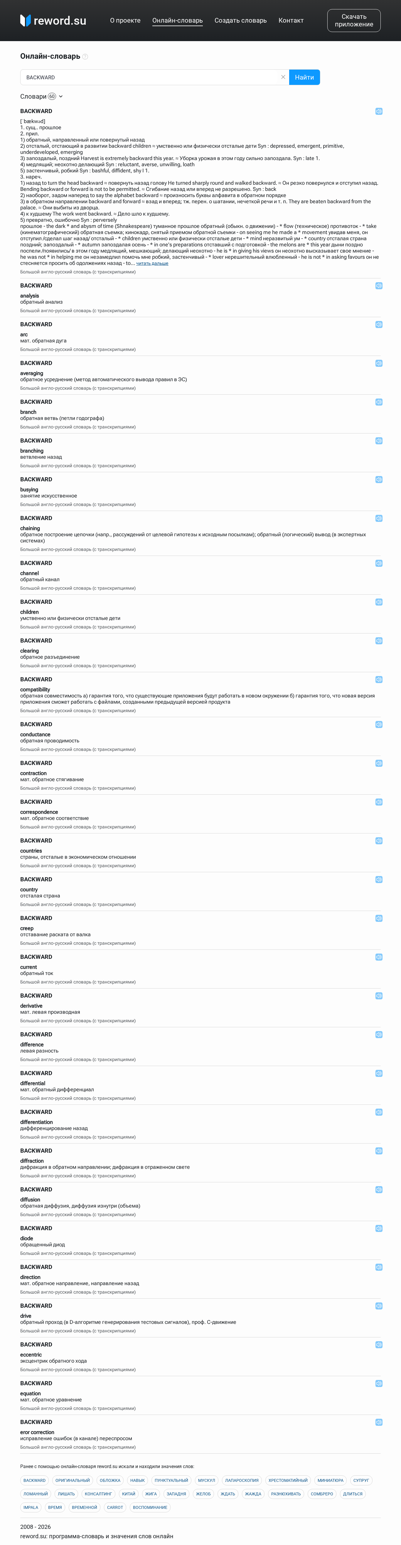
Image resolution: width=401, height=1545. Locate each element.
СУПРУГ (361, 1480)
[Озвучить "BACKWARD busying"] (377, 479)
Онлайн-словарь (177, 20)
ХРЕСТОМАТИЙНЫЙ (288, 1480)
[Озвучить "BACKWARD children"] (377, 601)
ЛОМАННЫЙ (35, 1494)
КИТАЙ (128, 1494)
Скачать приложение (354, 20)
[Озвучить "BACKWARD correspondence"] (377, 801)
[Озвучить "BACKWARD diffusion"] (377, 1189)
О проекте (125, 20)
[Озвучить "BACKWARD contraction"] (377, 762)
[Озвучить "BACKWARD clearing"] (377, 640)
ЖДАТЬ (228, 1494)
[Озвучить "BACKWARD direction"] (377, 1266)
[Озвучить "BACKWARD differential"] (377, 1073)
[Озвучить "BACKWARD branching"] (377, 440)
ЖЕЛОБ (203, 1494)
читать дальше (152, 263)
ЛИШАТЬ (66, 1494)
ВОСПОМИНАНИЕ (150, 1507)
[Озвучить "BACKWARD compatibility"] (377, 679)
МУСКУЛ (206, 1480)
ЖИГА (151, 1494)
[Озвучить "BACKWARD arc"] (377, 324)
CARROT (115, 1507)
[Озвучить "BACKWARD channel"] (377, 562)
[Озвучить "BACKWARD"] (377, 111)
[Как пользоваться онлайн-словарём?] (85, 57)
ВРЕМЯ (55, 1507)
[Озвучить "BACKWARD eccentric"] (377, 1344)
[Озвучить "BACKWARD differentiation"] (377, 1111)
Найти (304, 77)
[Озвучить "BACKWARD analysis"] (377, 285)
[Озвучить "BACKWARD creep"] (377, 918)
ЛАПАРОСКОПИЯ (242, 1480)
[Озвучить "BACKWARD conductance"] (377, 724)
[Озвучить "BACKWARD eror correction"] (377, 1421)
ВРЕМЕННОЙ (84, 1507)
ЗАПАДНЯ (176, 1494)
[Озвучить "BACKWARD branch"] (377, 401)
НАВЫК (137, 1480)
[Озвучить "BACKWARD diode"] (377, 1228)
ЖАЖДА (253, 1494)
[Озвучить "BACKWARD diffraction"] (377, 1150)
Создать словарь (241, 20)
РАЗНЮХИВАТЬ (286, 1494)
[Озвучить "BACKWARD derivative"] (377, 995)
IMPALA (30, 1507)
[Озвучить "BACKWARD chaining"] (377, 518)
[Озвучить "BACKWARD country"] (377, 879)
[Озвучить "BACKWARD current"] (377, 956)
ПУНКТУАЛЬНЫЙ (171, 1480)
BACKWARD (34, 1480)
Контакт (291, 20)
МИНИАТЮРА (330, 1480)
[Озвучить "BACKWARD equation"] (377, 1383)
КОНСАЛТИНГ (98, 1494)
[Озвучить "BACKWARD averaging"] (377, 363)
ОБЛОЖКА (110, 1480)
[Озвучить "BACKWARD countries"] (377, 840)
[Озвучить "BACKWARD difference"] (377, 1034)
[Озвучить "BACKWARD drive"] (377, 1305)
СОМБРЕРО (322, 1494)
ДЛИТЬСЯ (353, 1494)
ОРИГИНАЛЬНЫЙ (72, 1480)
